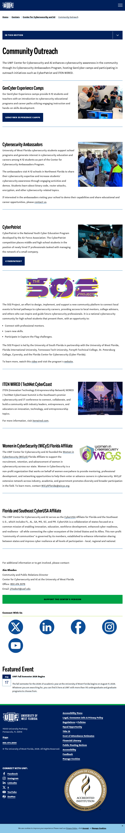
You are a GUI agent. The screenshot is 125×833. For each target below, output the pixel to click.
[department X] (15, 627)
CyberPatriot (13, 261)
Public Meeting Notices (75, 745)
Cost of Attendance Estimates (78, 736)
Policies (81, 722)
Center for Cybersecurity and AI (39, 17)
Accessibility (69, 749)
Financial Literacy (72, 740)
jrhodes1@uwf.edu (20, 588)
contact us (40, 202)
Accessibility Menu (72, 713)
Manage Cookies (71, 758)
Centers (16, 17)
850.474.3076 (17, 584)
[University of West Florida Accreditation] (85, 790)
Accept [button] (85, 828)
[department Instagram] (109, 627)
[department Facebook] (78, 627)
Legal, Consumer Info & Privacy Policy (83, 717)
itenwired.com (40, 420)
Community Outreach (68, 17)
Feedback (68, 754)
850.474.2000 (10, 742)
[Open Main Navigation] (120, 5)
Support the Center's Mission (62, 599)
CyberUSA (70, 517)
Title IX (66, 731)
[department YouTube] (15, 645)
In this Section (14, 35)
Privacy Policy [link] (71, 828)
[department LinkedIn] (47, 627)
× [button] (122, 826)
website (68, 361)
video (34, 361)
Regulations (69, 722)
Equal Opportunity (72, 726)
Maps (5, 737)
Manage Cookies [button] (99, 828)
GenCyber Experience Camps (22, 117)
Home (5, 17)
